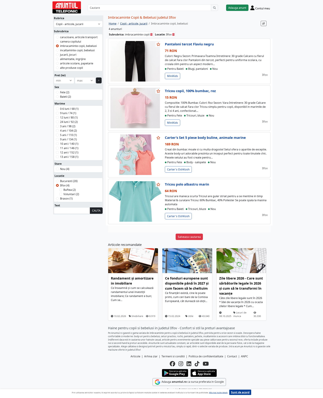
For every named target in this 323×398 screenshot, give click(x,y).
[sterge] (151, 34)
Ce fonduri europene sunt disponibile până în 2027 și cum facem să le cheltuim (187, 283)
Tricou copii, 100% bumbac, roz (190, 91)
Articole (135, 356)
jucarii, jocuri (68, 54)
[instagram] (180, 364)
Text (57, 205)
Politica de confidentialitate (206, 356)
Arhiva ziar (151, 356)
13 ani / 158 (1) (69, 157)
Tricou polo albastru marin (187, 184)
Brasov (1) (66, 198)
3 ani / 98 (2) (67, 126)
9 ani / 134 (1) (68, 139)
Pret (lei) (60, 75)
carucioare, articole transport (79, 37)
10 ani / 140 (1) (69, 144)
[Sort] (263, 23)
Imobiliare (137, 316)
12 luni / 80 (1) (69, 117)
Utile (190, 316)
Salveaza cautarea (189, 237)
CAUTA (96, 210)
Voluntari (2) (71, 194)
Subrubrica (61, 31)
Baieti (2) (65, 96)
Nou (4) (64, 169)
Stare (58, 164)
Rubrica (59, 18)
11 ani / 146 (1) (69, 148)
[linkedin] (189, 364)
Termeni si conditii (173, 356)
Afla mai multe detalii (218, 392)
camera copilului (70, 41)
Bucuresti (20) (69, 181)
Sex (57, 87)
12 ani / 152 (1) (69, 152)
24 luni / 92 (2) (69, 122)
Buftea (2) (69, 190)
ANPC (244, 356)
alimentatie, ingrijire (73, 59)
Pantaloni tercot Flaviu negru (189, 44)
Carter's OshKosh (178, 169)
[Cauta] (214, 8)
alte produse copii (71, 68)
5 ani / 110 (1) (68, 135)
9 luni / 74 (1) (68, 113)
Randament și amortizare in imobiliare (132, 281)
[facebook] (172, 364)
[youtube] (206, 364)
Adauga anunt (237, 8)
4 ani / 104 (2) (68, 130)
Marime (60, 103)
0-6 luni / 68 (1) (69, 109)
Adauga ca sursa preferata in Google (192, 382)
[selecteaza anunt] (158, 44)
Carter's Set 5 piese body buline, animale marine (205, 137)
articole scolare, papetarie (76, 63)
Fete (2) (64, 92)
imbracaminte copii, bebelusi (78, 46)
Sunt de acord (240, 392)
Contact (232, 356)
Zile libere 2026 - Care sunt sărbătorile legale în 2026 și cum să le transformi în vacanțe (241, 286)
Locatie (59, 176)
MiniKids (172, 76)
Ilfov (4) (64, 185)
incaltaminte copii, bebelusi (77, 50)
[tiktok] (197, 364)
